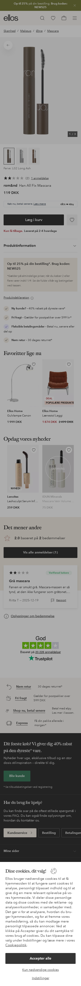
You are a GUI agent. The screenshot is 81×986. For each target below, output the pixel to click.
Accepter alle (40, 958)
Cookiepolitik (16, 945)
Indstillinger (40, 978)
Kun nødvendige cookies (40, 970)
